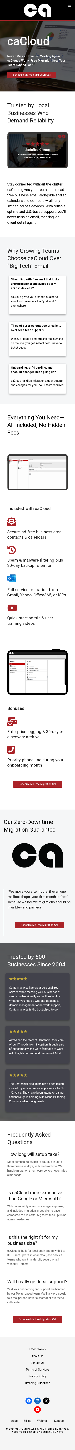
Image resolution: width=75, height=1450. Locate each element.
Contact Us (37, 1363)
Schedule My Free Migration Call (32, 74)
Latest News (37, 1349)
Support (59, 1420)
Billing (27, 1420)
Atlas (14, 1420)
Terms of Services (37, 1369)
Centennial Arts (52, 1432)
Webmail (42, 1420)
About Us (37, 1356)
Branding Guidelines (37, 1383)
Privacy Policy (37, 1376)
